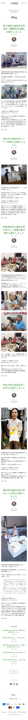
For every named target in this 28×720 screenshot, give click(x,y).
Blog (14, 10)
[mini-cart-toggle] (25, 3)
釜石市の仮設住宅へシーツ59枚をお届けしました (14, 141)
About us (4, 712)
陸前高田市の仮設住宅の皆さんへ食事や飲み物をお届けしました (14, 230)
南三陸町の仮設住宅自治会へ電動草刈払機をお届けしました (14, 28)
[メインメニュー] (2, 3)
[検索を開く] (4, 3)
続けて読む (4, 130)
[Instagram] (14, 684)
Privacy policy (12, 712)
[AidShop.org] (14, 3)
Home (10, 10)
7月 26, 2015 (14, 34)
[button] (14, 672)
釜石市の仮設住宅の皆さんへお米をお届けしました (14, 493)
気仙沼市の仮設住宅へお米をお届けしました (14, 653)
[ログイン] (22, 3)
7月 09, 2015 (14, 147)
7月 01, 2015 (14, 235)
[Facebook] (11, 684)
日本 (13, 699)
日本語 (13, 695)
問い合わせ (22, 712)
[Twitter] (17, 684)
